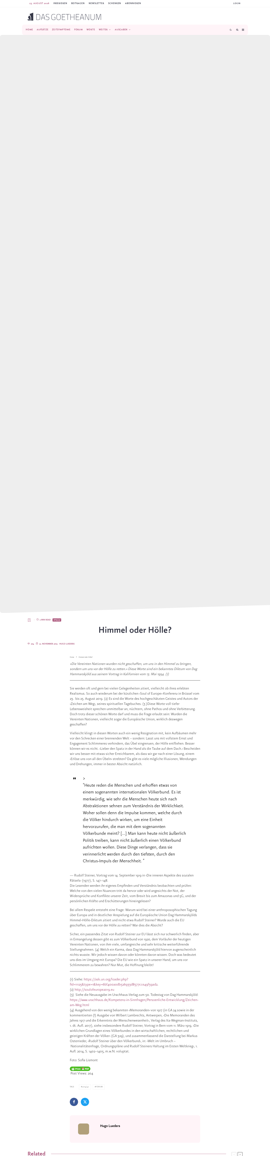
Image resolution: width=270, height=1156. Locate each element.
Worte (91, 29)
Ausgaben (121, 29)
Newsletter (96, 3)
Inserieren (60, 3)
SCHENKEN (114, 3)
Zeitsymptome (61, 29)
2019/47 (56, 620)
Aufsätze (42, 29)
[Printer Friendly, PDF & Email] (80, 1069)
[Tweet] (85, 1102)
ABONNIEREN (133, 3)
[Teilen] (74, 1102)
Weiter (103, 29)
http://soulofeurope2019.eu (94, 990)
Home (29, 29)
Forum (78, 29)
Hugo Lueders (67, 644)
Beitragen (78, 3)
